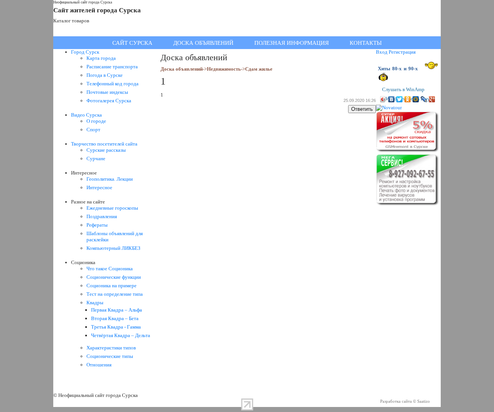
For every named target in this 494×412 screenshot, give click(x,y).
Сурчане (95, 158)
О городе (96, 121)
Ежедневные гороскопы (112, 208)
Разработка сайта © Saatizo (405, 401)
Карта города (101, 58)
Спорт (93, 129)
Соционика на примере (111, 285)
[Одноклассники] (408, 99)
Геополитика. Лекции (109, 179)
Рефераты (97, 225)
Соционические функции (113, 277)
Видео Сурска (86, 115)
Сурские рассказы (106, 150)
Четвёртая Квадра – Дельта (120, 335)
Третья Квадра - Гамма (116, 327)
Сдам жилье (258, 69)
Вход (381, 52)
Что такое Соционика (109, 268)
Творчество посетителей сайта (104, 144)
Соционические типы (109, 356)
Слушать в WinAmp (403, 89)
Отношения (99, 365)
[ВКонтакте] (391, 99)
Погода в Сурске (104, 75)
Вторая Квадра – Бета (115, 318)
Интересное (99, 187)
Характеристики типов (111, 348)
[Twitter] (400, 99)
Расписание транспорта (112, 67)
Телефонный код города (112, 83)
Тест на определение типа (114, 294)
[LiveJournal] (424, 99)
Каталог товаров (71, 21)
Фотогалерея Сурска (108, 100)
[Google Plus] (432, 99)
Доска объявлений (182, 69)
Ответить (362, 109)
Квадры (94, 302)
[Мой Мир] (416, 99)
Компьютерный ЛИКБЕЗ (113, 248)
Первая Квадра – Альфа (116, 310)
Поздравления (101, 216)
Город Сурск (85, 52)
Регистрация (402, 52)
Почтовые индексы (107, 92)
